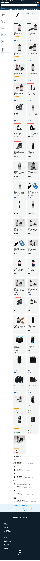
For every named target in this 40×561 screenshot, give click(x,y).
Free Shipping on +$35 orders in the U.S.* (7, 0)
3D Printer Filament (20, 9)
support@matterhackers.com (20, 517)
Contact (5, 537)
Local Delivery (7, 540)
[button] (20, 7)
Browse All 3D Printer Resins (6, 11)
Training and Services (31, 9)
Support (5, 528)
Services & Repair (7, 531)
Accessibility (6, 548)
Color (2, 40)
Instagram (19, 510)
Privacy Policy (7, 545)
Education (6, 527)
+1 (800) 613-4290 (21, 0)
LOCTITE (3, 16)
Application (3, 28)
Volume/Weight (3, 34)
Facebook (15, 510)
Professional (6, 526)
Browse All (2, 56)
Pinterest (23, 510)
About (5, 536)
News (5, 523)
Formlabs (3, 14)
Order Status (6, 538)
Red (3, 41)
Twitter (17, 510)
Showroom (6, 524)
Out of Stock (16, 412)
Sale (6, 9)
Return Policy (7, 544)
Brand (2, 13)
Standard (3, 29)
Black (3, 52)
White (3, 50)
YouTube (25, 510)
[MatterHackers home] (5, 2)
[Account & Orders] (35, 2)
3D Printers (14, 9)
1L (2, 35)
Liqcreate (3, 15)
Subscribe (27, 508)
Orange (3, 42)
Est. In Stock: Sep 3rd (17, 432)
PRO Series (4, 20)
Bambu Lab (25, 9)
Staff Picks (10, 9)
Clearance (24, 20)
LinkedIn (21, 510)
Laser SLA (3, 27)
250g (3, 36)
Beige (3, 49)
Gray (3, 51)
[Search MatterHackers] (38, 5)
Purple (3, 47)
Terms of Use (6, 547)
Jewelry (3, 33)
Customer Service (16, 0)
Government (6, 530)
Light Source (3, 23)
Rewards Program (7, 541)
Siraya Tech (4, 22)
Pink (3, 48)
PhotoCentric (4, 21)
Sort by (28, 20)
